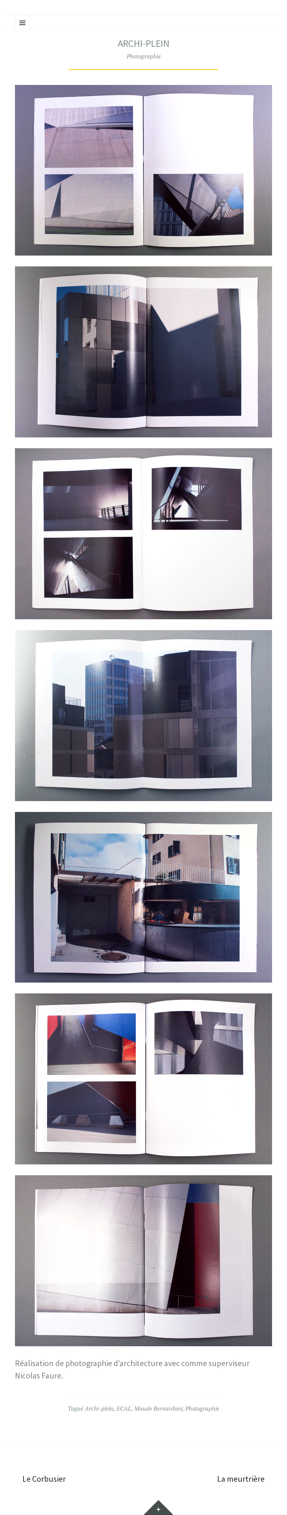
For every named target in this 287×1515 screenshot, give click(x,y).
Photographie (144, 56)
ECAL (124, 1408)
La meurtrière (241, 1478)
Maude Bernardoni (158, 1408)
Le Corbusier (44, 1478)
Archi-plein (99, 1408)
